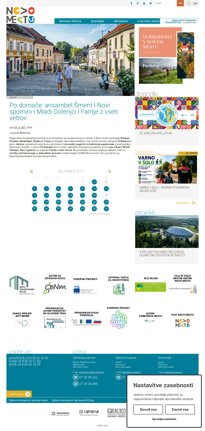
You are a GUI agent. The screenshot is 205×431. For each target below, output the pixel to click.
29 (82, 208)
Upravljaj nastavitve (164, 419)
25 (34, 208)
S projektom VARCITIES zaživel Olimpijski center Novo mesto (162, 253)
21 (70, 202)
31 (106, 208)
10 (106, 188)
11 (34, 195)
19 (46, 202)
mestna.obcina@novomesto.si (91, 372)
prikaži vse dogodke (99, 213)
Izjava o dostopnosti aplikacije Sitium (72, 400)
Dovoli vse (148, 409)
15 (82, 195)
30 (94, 208)
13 (58, 195)
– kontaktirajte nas (180, 21)
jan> (109, 171)
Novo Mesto (28, 15)
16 (94, 195)
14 (70, 195)
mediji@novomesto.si (173, 372)
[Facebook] (131, 3)
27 (58, 208)
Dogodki (13, 97)
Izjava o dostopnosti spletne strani (28, 400)
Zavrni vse (180, 409)
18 (34, 202)
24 (106, 202)
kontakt (188, 3)
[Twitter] (150, 3)
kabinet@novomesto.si (131, 372)
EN (195, 3)
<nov (31, 171)
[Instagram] (138, 3)
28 (70, 208)
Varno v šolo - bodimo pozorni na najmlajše (164, 189)
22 (82, 202)
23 (94, 202)
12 (46, 195)
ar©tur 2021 (102, 425)
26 (46, 208)
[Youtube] (144, 3)
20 (58, 202)
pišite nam (17, 394)
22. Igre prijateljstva (155, 133)
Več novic (183, 203)
